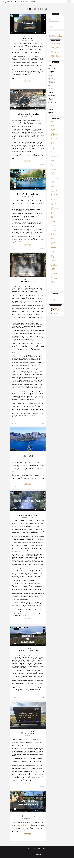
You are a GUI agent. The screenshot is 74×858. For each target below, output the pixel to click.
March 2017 (51, 93)
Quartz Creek (53, 231)
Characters (53, 150)
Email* (50, 22)
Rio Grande (53, 234)
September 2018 (52, 69)
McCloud (52, 212)
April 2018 (51, 76)
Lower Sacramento (54, 208)
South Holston (53, 256)
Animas (52, 124)
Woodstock (53, 285)
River (52, 235)
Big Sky (52, 137)
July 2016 (51, 105)
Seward (52, 248)
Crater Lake (27, 455)
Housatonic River (54, 190)
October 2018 (52, 68)
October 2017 (51, 85)
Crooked (25, 112)
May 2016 (51, 108)
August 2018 (51, 71)
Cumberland (53, 159)
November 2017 (52, 84)
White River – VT (54, 281)
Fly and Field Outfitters (26, 155)
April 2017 (51, 92)
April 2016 (51, 109)
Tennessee (53, 264)
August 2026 (51, 65)
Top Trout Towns (54, 265)
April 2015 (51, 112)
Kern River (53, 198)
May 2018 (51, 75)
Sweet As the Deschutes (27, 193)
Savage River (53, 246)
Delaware (52, 160)
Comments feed (54, 299)
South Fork (53, 255)
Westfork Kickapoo (54, 278)
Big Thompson (53, 139)
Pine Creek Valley (54, 230)
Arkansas (52, 126)
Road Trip (53, 239)
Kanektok (52, 192)
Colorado (52, 152)
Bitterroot (28, 814)
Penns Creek (53, 225)
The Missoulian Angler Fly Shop (23, 825)
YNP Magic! (55, 310)
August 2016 (51, 103)
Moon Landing (27, 733)
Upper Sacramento (54, 274)
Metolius (29, 279)
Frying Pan (53, 172)
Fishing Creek (53, 169)
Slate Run (52, 251)
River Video (53, 237)
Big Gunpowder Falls (55, 134)
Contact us (33, 1)
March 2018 (51, 78)
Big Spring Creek (54, 138)
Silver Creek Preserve (25, 672)
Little (52, 204)
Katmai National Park (54, 194)
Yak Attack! (27, 38)
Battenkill (52, 130)
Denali (52, 161)
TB (32, 40)
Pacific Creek (53, 224)
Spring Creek (53, 259)
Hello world (53, 186)
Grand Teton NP (54, 177)
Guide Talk (26, 36)
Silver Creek (30, 648)
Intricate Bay (53, 191)
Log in (52, 296)
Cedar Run (53, 148)
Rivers (52, 238)
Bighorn (52, 141)
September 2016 (52, 102)
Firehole (52, 168)
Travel (52, 266)
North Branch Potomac (55, 221)
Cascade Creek (54, 147)
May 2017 (51, 91)
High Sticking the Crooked (27, 113)
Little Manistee (53, 205)
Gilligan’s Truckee (56, 308)
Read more (27, 81)
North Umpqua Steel (25, 205)
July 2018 (51, 72)
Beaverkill (52, 133)
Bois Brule (53, 144)
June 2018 (51, 74)
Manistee (52, 211)
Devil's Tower (53, 164)
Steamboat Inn (38, 580)
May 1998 (51, 113)
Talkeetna (52, 261)
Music (52, 218)
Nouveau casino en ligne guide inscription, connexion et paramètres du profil (56, 45)
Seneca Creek (53, 247)
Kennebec (53, 196)
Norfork (52, 220)
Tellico (52, 263)
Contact (44, 848)
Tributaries (53, 268)
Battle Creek (53, 131)
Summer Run (14, 525)
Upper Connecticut (54, 273)
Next (43, 265)
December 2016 (52, 98)
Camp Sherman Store (24, 301)
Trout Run (53, 269)
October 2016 (52, 101)
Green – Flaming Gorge (55, 178)
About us (27, 1)
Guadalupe (53, 181)
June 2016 (51, 106)
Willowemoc (53, 283)
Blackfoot (52, 143)
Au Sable (52, 128)
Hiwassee (52, 189)
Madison (52, 209)
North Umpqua (28, 513)
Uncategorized (53, 272)
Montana (52, 216)
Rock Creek (53, 242)
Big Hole (52, 135)
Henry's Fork (53, 187)
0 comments (14, 85)
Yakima (30, 36)
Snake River (53, 252)
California (52, 146)
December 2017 (52, 82)
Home (22, 1)
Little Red (52, 207)
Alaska (52, 121)
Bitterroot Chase (27, 815)
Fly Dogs (52, 170)
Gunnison (52, 183)
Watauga (52, 277)
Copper (52, 155)
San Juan (52, 244)
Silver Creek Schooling (28, 650)
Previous (12, 265)
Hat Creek (53, 185)
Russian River (53, 243)
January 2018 (51, 81)
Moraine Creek (53, 217)
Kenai (52, 195)
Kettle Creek (53, 199)
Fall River (52, 165)
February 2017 (52, 95)
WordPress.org (54, 300)
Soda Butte (53, 253)
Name (50, 19)
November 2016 (52, 99)
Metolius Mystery (27, 281)
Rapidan (52, 233)
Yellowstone (53, 287)
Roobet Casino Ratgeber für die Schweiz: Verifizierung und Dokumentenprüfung (56, 51)
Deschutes (25, 192)
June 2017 (51, 89)
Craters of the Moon (25, 731)
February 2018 (52, 79)
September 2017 (52, 86)
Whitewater (53, 282)
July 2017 (51, 88)
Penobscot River (54, 226)
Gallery (25, 279)
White (52, 279)
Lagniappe (27, 453)
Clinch (52, 151)
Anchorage (53, 122)
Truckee (52, 270)
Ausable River (53, 129)
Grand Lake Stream (54, 176)
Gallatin (52, 173)
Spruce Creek (53, 260)
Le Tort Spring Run (54, 203)
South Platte (53, 257)
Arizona (52, 125)
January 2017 (51, 96)
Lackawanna (53, 200)
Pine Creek (53, 229)
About (38, 848)
